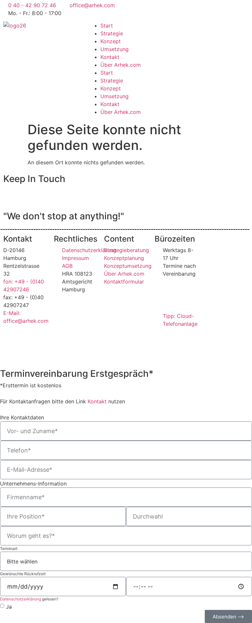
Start (106, 25)
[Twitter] (134, 8)
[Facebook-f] (152, 8)
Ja (9, 606)
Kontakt (109, 57)
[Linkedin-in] (188, 8)
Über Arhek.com (120, 65)
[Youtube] (170, 8)
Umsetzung (114, 49)
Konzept (110, 41)
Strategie (111, 33)
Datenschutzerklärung (20, 598)
